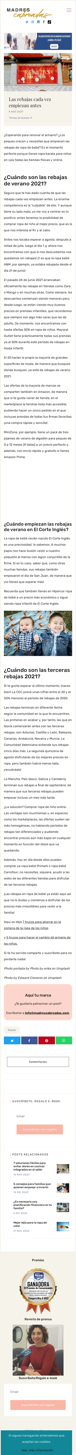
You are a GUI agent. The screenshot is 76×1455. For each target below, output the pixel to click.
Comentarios (38, 1062)
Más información (41, 1450)
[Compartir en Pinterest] (46, 1040)
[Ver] (69, 11)
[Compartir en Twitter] (12, 1040)
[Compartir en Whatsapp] (64, 1040)
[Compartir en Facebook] (29, 1040)
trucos (12, 1030)
